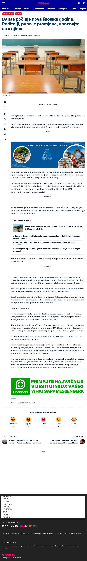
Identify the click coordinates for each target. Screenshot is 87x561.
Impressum (5, 533)
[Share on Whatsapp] (4, 119)
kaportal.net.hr (60, 546)
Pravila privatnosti (61, 533)
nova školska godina (24, 403)
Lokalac (18, 14)
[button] (4, 3)
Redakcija (5, 36)
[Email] (4, 139)
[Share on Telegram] (4, 124)
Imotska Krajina (8, 14)
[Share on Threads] (4, 129)
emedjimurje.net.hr (37, 546)
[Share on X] (4, 114)
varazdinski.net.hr (72, 546)
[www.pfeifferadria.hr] (48, 155)
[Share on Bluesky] (4, 134)
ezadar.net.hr (49, 546)
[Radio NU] (43, 3)
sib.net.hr (5, 548)
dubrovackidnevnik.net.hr (10, 546)
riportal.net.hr (24, 546)
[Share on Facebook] (4, 109)
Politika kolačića (36, 533)
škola (34, 403)
